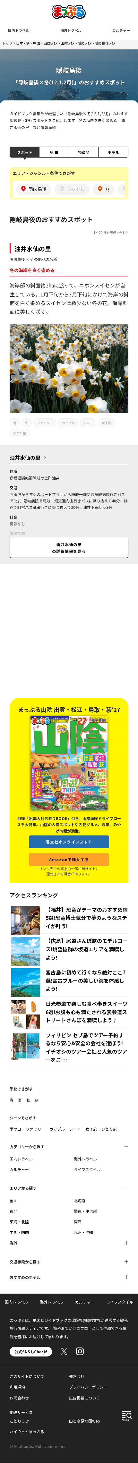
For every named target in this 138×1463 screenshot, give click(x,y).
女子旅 (106, 422)
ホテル (113, 152)
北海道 (79, 1200)
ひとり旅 (19, 433)
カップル (68, 422)
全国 (13, 1200)
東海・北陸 (19, 1221)
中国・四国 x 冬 (45, 43)
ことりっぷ (19, 1421)
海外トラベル (71, 30)
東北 (13, 1211)
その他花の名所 (43, 259)
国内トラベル (18, 30)
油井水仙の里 (32, 248)
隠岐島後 (17, 259)
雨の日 (15, 1129)
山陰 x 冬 (67, 43)
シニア (88, 422)
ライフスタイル (87, 1169)
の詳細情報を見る (69, 547)
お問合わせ (19, 1397)
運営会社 (76, 1376)
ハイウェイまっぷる (27, 1431)
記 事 (54, 152)
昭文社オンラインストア (69, 841)
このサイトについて (27, 1376)
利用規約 (17, 1387)
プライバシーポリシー (88, 1387)
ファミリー (45, 422)
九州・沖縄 (83, 1232)
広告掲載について (84, 1397)
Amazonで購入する (69, 859)
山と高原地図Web (84, 1421)
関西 (78, 1221)
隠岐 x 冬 (84, 43)
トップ (7, 43)
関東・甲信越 (85, 1211)
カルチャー (121, 30)
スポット (24, 152)
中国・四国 (19, 1232)
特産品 (84, 152)
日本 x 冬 (23, 43)
